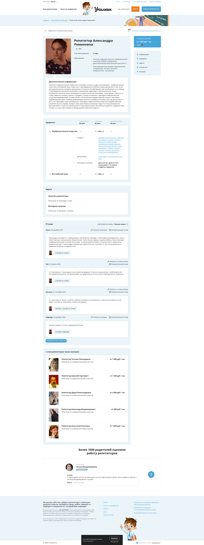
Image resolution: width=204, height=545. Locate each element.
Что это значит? (88, 541)
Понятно (114, 538)
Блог (118, 2)
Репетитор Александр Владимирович (79, 409)
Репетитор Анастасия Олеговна (76, 426)
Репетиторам (108, 515)
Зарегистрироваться (151, 9)
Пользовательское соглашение (145, 513)
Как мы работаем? (140, 2)
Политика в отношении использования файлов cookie (145, 509)
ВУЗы (106, 502)
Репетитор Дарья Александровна (76, 392)
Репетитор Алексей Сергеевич (75, 376)
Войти (135, 9)
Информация (144, 54)
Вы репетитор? (123, 9)
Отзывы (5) (143, 67)
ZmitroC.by (156, 543)
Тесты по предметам (111, 506)
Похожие (142, 72)
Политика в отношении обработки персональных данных (146, 503)
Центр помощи (155, 2)
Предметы (143, 59)
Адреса (141, 63)
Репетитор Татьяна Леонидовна (76, 359)
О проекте (126, 2)
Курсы (106, 509)
